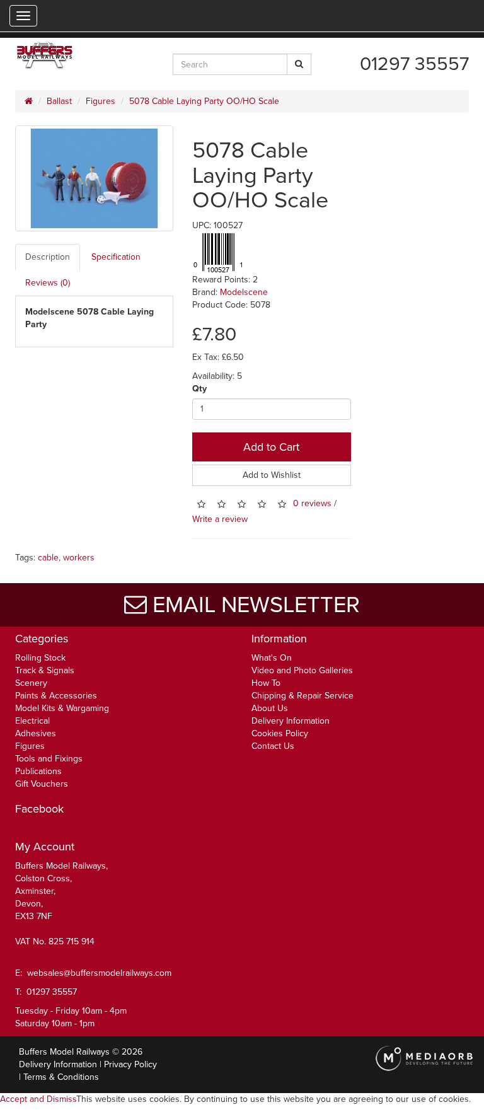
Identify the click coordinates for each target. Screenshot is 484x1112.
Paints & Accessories (56, 695)
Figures (100, 101)
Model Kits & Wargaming (62, 708)
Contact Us (272, 746)
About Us (269, 708)
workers (79, 557)
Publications (38, 771)
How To (265, 683)
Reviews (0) (47, 282)
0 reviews (312, 503)
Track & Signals (44, 670)
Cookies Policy (279, 733)
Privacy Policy (130, 1064)
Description (47, 257)
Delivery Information (290, 720)
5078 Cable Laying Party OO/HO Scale (204, 101)
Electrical (32, 720)
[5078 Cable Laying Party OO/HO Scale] (94, 178)
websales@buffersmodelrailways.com (99, 973)
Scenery (31, 683)
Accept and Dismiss (38, 1099)
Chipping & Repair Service (302, 695)
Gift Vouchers (41, 784)
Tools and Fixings (49, 758)
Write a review (220, 519)
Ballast (59, 101)
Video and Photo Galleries (302, 670)
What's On (271, 657)
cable (48, 557)
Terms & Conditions (61, 1077)
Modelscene (244, 292)
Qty (199, 388)
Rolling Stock (40, 657)
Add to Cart (271, 447)
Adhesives (35, 733)
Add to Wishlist (272, 475)
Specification (116, 257)
